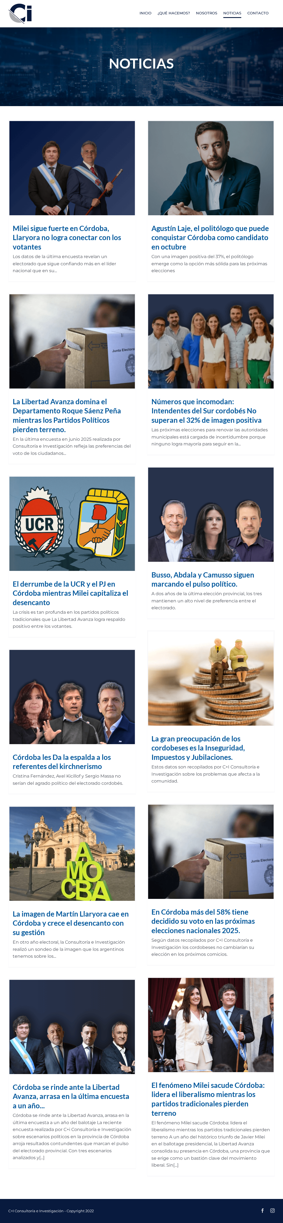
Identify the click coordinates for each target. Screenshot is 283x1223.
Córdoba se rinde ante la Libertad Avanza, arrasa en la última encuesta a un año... (71, 1096)
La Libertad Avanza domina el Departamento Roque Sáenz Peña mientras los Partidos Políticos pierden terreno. (67, 415)
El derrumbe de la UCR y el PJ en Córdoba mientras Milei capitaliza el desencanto (70, 593)
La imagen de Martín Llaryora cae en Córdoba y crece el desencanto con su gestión (71, 923)
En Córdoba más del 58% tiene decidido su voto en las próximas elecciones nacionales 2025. (203, 921)
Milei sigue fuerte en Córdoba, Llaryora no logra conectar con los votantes (67, 237)
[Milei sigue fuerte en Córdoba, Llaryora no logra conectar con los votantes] (72, 168)
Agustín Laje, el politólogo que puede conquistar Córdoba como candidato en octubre (210, 237)
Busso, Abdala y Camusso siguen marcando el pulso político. (202, 579)
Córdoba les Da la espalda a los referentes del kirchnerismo (62, 762)
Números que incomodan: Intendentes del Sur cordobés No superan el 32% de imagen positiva (206, 411)
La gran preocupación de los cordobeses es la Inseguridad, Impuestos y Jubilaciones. (198, 748)
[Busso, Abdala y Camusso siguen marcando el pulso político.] (211, 515)
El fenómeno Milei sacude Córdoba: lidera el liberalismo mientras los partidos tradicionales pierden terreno (208, 1099)
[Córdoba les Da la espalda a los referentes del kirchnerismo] (72, 697)
